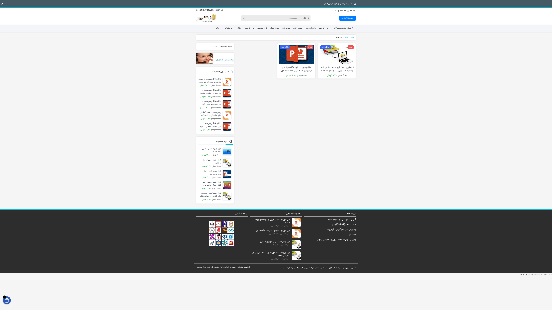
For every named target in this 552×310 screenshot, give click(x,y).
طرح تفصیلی (262, 28)
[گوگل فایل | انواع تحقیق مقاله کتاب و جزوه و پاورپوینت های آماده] (206, 18)
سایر (217, 28)
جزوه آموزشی (311, 28)
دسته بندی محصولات (342, 28)
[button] (2, 3)
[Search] (244, 18)
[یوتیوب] (351, 10)
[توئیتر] (335, 10)
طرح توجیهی (249, 28)
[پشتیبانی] (215, 58)
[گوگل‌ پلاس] (342, 10)
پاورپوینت (286, 28)
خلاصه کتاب (298, 28)
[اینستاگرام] (348, 10)
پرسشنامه (228, 28)
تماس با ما (225, 267)
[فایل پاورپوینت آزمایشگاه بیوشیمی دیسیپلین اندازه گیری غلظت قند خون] (296, 54)
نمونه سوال (274, 28)
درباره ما (233, 267)
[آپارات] (354, 10)
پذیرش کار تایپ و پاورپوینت (208, 267)
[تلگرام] (345, 10)
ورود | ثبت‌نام (346, 18)
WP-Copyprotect (546, 274)
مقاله (239, 28)
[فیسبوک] (338, 10)
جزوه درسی (324, 28)
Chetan (536, 274)
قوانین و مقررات (244, 267)
